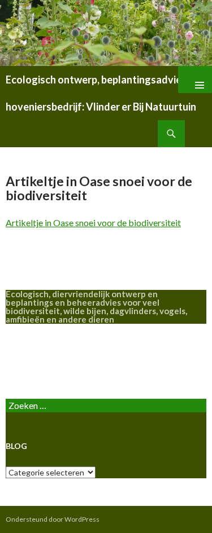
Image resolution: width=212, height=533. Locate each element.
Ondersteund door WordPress (52, 519)
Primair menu (195, 79)
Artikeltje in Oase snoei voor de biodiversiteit (93, 222)
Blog (15, 360)
